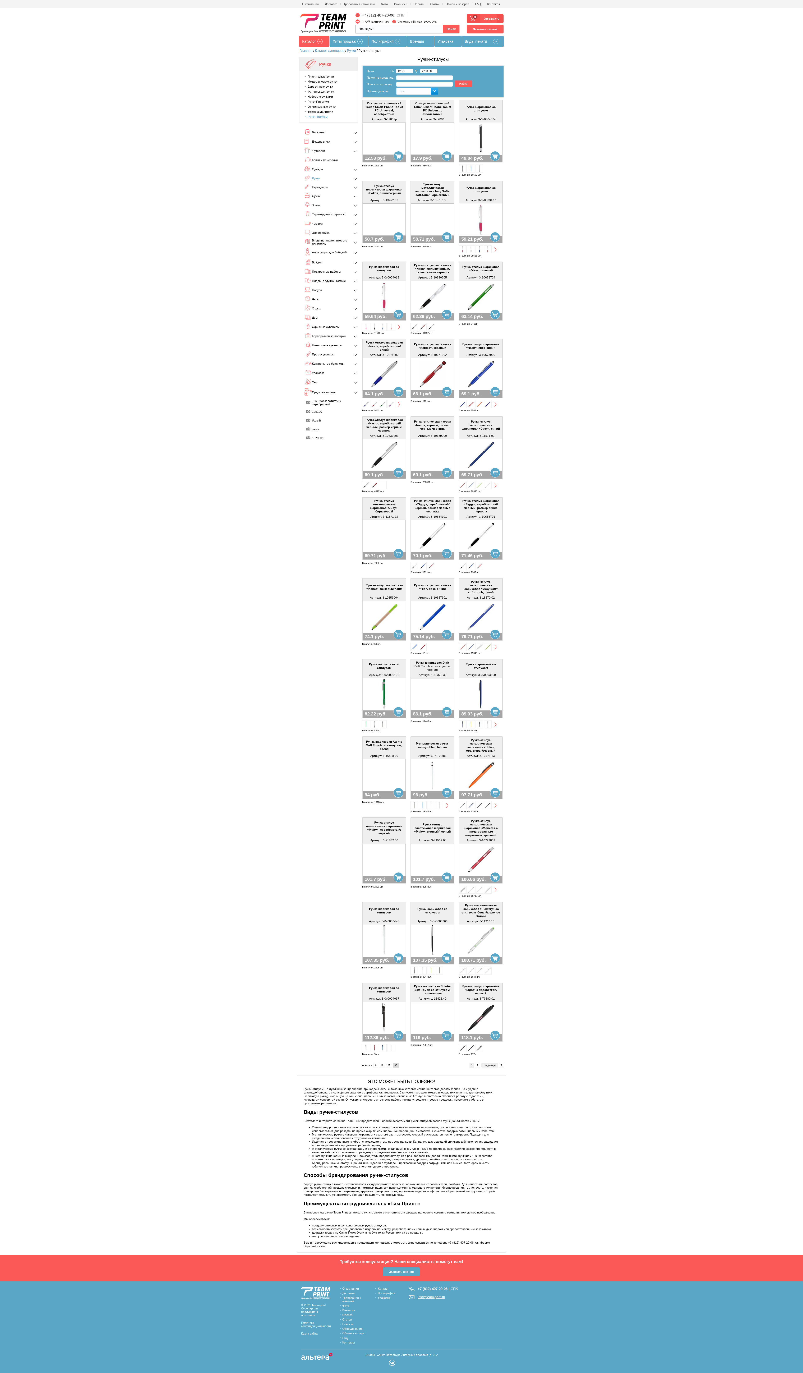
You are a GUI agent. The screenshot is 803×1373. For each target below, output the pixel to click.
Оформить (490, 18)
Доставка (331, 4)
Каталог (383, 1288)
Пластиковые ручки (321, 76)
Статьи (434, 4)
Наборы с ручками (320, 96)
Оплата (418, 4)
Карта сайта (309, 1333)
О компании (310, 4)
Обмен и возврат (457, 4)
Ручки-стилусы (317, 116)
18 (382, 1065)
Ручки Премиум (318, 101)
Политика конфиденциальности (316, 1324)
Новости (348, 1324)
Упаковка (445, 41)
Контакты (493, 4)
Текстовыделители (320, 111)
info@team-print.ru (375, 21)
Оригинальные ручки (322, 106)
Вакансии (400, 4)
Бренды (417, 41)
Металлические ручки (322, 81)
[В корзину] (398, 156)
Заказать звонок (485, 29)
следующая (490, 1065)
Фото (384, 4)
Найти (463, 83)
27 (388, 1065)
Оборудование (352, 1328)
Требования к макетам (359, 4)
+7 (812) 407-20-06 (378, 15)
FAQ (478, 4)
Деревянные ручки (320, 86)
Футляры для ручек (321, 91)
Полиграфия (382, 41)
